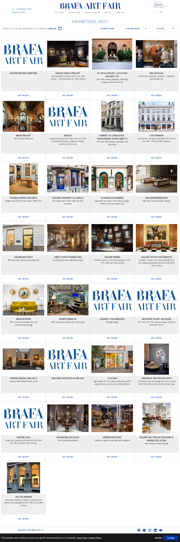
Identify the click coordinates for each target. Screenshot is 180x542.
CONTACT (120, 12)
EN (161, 12)
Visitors (59, 12)
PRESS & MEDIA (92, 12)
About (108, 12)
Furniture (108, 28)
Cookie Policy (94, 537)
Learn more (82, 537)
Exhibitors (74, 12)
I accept (170, 537)
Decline (158, 537)
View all (52, 28)
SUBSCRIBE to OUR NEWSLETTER (29, 530)
